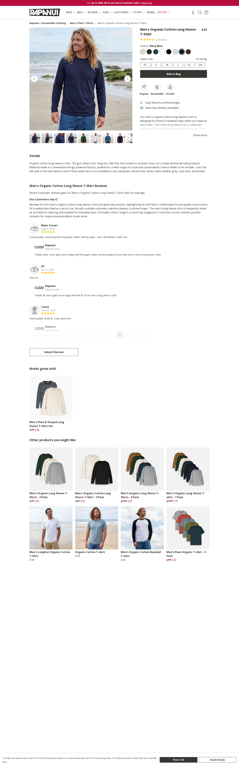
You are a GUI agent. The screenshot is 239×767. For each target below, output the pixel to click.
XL (189, 65)
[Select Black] (168, 51)
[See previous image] (34, 79)
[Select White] (162, 51)
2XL (200, 65)
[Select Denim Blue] (155, 51)
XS (145, 65)
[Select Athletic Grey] (175, 51)
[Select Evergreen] (149, 51)
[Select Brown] (188, 51)
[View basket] (206, 12)
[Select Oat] (142, 51)
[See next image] (127, 79)
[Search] (200, 12)
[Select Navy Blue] (181, 51)
